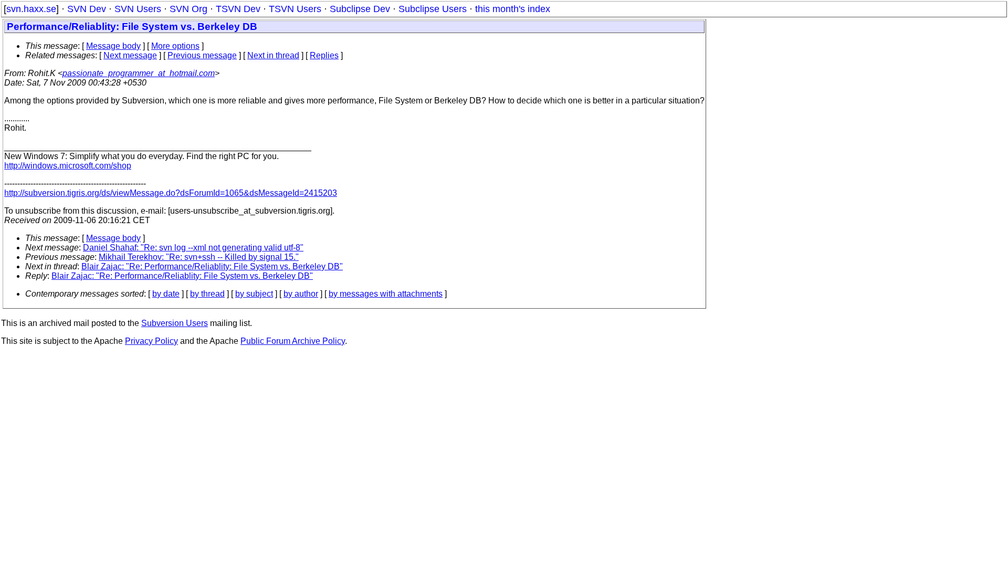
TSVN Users (295, 9)
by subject (254, 293)
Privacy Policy (151, 341)
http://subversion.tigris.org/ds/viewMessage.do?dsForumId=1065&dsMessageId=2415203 (170, 192)
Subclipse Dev (360, 9)
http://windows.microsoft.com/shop (67, 165)
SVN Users (137, 9)
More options (175, 45)
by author (301, 293)
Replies (324, 55)
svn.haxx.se (31, 9)
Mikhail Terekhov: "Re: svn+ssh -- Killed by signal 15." (199, 257)
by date (166, 293)
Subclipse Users (432, 9)
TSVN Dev (238, 9)
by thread (207, 293)
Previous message (202, 55)
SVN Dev (86, 9)
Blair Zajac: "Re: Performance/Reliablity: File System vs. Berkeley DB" (212, 266)
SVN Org (188, 9)
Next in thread (273, 55)
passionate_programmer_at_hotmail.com (138, 73)
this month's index (512, 9)
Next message (130, 55)
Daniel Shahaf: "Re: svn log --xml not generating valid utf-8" (193, 247)
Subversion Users (174, 323)
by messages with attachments (386, 293)
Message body (113, 45)
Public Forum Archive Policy (292, 341)
